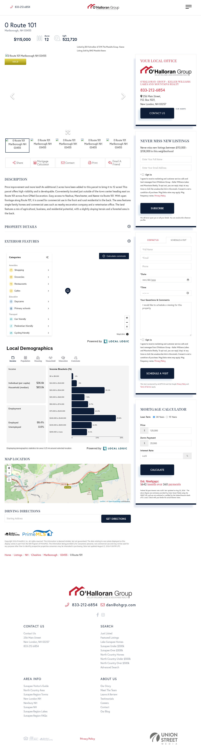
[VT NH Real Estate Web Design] (153, 739)
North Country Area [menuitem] (34, 690)
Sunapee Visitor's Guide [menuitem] (36, 686)
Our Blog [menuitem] (105, 711)
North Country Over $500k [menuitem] (114, 663)
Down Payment (148, 437)
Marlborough (50, 554)
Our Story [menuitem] (105, 686)
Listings (18, 554)
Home (8, 554)
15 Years (173, 416)
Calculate (157, 469)
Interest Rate (146, 450)
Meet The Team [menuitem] (108, 690)
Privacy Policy (160, 195)
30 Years (160, 416)
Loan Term (145, 416)
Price (142, 425)
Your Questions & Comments (155, 299)
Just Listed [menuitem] (106, 633)
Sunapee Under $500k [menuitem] (112, 646)
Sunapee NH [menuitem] (30, 707)
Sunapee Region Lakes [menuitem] (35, 711)
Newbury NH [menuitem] (30, 702)
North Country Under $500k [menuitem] (115, 658)
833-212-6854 (22, 6)
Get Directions (116, 518)
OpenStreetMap (114, 501)
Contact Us (157, 113)
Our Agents (181, 109)
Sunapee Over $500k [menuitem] (111, 650)
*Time (143, 287)
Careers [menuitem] (104, 702)
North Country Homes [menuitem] (112, 654)
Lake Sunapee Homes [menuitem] (111, 641)
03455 (63, 554)
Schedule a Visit (178, 240)
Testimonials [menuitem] (107, 698)
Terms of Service (145, 387)
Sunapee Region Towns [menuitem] (36, 694)
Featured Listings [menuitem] (109, 637)
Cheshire (36, 554)
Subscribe (157, 208)
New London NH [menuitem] (32, 698)
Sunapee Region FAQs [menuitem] (35, 715)
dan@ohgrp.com (121, 604)
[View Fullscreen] (9, 479)
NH (26, 554)
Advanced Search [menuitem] (109, 667)
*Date (143, 274)
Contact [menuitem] (104, 707)
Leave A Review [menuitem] (108, 694)
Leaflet (102, 501)
